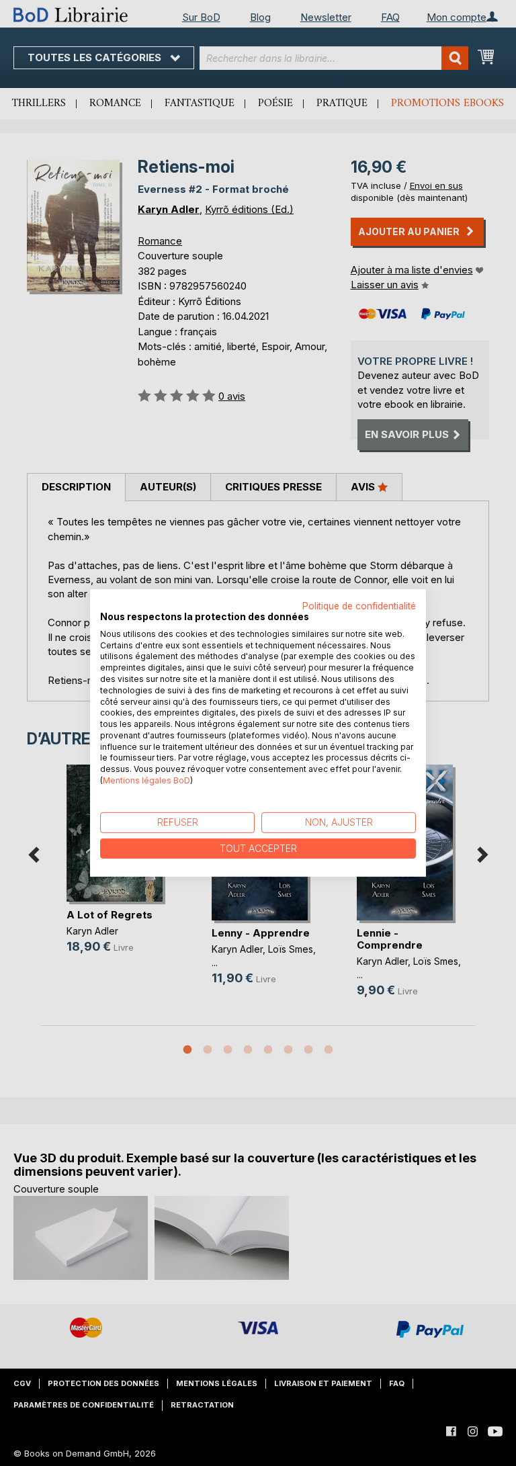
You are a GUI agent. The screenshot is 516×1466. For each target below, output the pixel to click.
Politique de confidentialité (359, 606)
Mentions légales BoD (146, 780)
